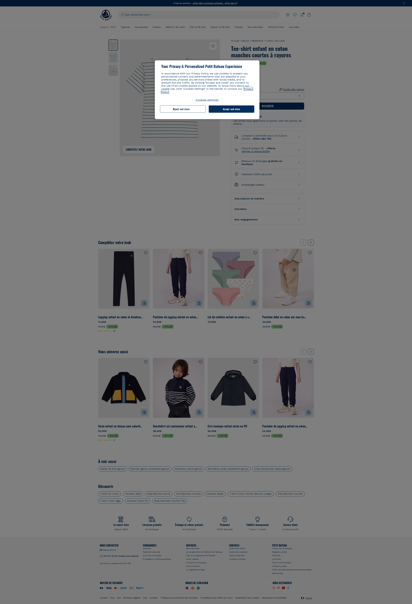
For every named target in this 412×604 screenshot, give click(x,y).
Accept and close (231, 109)
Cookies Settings (207, 99)
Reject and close (181, 109)
